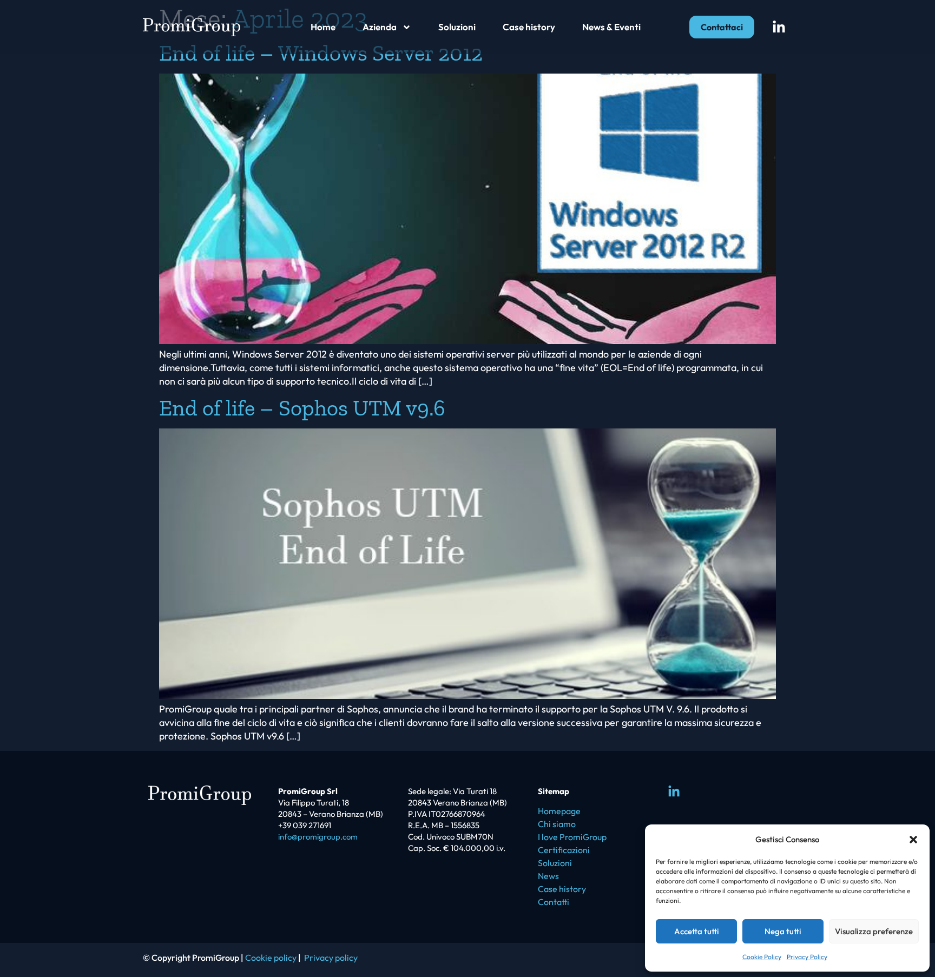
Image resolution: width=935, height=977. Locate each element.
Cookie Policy (761, 957)
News (548, 875)
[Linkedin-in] (778, 27)
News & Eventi (611, 26)
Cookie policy (271, 957)
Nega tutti (783, 931)
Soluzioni (457, 26)
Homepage (559, 811)
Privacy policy (331, 957)
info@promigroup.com (318, 836)
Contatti (553, 901)
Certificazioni (564, 849)
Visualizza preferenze (874, 931)
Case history (529, 26)
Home (323, 26)
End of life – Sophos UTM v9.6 (302, 407)
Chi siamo (557, 823)
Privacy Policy (807, 957)
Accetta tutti (696, 931)
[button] (913, 839)
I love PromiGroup (572, 836)
